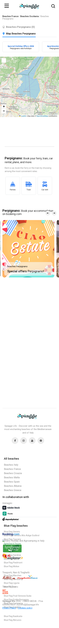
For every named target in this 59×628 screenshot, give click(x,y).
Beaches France (10, 16)
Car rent (44, 190)
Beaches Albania (12, 486)
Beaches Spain (12, 481)
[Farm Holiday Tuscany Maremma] (12, 552)
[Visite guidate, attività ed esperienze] (12, 559)
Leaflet (23, 116)
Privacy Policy (9, 608)
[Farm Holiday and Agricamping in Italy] (23, 540)
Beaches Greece (12, 490)
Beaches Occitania (29, 16)
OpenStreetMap (42, 116)
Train (29, 190)
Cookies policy (25, 608)
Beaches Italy (11, 464)
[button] (4, 60)
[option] (20, 47)
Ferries (13, 190)
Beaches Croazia (13, 473)
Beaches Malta (12, 477)
